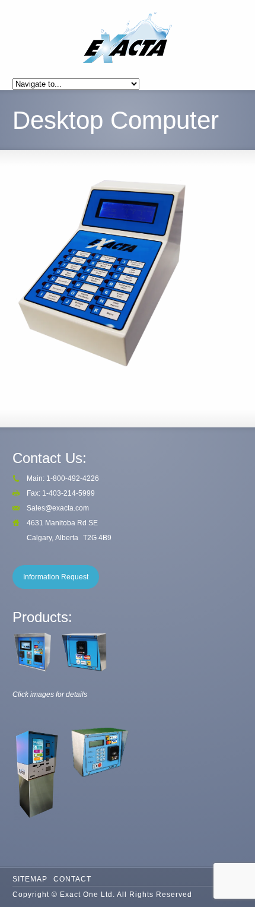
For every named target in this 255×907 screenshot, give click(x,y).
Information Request (55, 577)
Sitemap (29, 879)
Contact (72, 879)
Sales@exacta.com (58, 508)
